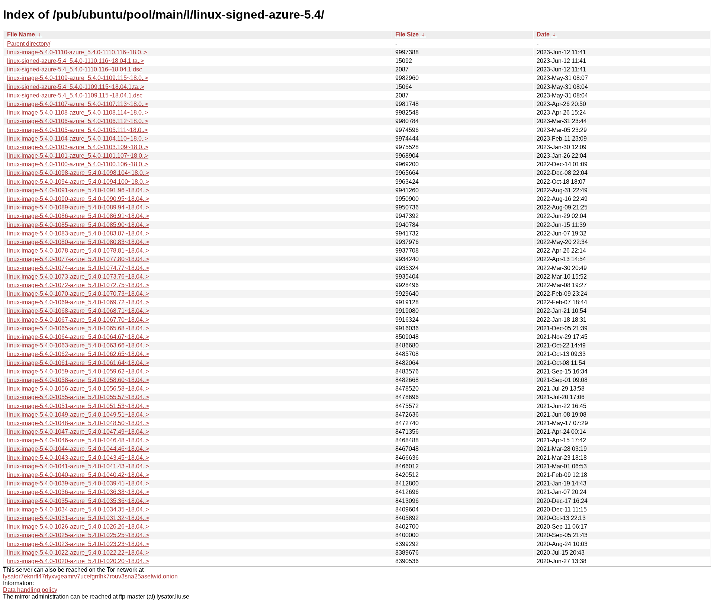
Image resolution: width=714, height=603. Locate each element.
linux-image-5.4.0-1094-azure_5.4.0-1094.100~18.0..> (78, 182)
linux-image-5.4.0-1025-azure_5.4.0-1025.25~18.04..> (78, 535)
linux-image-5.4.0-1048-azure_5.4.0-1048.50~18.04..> (78, 423)
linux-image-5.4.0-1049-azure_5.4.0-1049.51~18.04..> (78, 414)
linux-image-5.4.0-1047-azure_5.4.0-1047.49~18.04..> (78, 432)
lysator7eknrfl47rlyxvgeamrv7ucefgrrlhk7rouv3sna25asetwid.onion (90, 576)
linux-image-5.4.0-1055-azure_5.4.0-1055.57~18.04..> (78, 397)
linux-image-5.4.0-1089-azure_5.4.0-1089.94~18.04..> (78, 207)
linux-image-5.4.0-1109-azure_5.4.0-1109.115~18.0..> (77, 78)
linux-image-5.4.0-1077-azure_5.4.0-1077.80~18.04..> (78, 259)
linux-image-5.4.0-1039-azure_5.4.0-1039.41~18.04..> (78, 483)
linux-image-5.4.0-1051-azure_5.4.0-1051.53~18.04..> (78, 406)
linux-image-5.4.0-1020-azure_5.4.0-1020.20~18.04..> (78, 561)
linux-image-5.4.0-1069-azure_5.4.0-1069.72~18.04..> (78, 302)
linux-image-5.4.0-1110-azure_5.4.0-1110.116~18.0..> (77, 52)
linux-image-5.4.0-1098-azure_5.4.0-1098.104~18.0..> (78, 173)
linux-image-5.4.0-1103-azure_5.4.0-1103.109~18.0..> (77, 147)
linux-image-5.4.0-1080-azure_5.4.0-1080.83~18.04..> (78, 242)
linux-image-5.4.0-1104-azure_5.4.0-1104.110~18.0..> (77, 138)
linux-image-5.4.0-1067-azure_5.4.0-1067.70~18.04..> (78, 320)
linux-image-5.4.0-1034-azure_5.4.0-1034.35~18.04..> (78, 509)
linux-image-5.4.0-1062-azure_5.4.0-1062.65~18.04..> (78, 354)
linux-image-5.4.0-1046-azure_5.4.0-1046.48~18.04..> (78, 440)
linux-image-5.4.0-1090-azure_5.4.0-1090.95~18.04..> (78, 199)
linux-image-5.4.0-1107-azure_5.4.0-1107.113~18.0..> (77, 104)
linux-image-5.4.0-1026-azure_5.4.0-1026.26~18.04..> (78, 526)
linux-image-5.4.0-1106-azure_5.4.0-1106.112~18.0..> (77, 121)
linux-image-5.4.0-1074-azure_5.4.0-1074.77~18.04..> (78, 268)
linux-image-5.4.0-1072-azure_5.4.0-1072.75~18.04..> (78, 285)
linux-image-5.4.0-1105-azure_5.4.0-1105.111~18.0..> (77, 130)
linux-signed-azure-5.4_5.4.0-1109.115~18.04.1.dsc (74, 95)
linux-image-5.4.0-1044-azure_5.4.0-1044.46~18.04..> (78, 449)
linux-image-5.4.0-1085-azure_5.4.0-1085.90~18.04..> (78, 225)
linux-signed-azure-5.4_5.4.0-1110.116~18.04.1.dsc (74, 69)
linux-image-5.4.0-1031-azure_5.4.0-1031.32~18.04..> (78, 518)
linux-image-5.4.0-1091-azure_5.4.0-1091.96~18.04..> (78, 190)
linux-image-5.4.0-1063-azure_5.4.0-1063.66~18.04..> (78, 345)
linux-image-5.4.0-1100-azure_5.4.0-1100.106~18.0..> (77, 164)
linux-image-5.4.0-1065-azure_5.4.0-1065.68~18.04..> (78, 328)
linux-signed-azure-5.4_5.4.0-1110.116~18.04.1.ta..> (75, 61)
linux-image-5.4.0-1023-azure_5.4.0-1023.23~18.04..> (78, 544)
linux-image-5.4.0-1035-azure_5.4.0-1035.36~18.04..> (78, 501)
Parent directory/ (28, 44)
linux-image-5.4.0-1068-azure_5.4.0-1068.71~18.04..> (78, 311)
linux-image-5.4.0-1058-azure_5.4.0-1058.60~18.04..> (78, 380)
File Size (407, 34)
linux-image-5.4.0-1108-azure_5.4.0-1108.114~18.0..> (77, 112)
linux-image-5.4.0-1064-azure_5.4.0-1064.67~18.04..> (78, 337)
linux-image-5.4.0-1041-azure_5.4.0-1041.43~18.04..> (78, 466)
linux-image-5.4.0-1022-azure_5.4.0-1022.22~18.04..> (78, 552)
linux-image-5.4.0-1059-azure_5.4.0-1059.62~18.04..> (78, 371)
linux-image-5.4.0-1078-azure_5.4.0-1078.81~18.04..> (78, 250)
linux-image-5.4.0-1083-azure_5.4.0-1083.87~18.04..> (78, 233)
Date (543, 34)
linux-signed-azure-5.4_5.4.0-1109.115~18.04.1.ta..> (75, 87)
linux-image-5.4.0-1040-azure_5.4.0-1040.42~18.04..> (78, 475)
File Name (21, 34)
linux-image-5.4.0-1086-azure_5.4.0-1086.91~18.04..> (78, 216)
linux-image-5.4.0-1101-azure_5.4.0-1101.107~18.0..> (77, 156)
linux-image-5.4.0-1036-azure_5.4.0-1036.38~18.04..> (78, 492)
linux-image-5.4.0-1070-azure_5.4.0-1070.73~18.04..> (78, 294)
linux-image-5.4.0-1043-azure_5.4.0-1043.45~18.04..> (78, 458)
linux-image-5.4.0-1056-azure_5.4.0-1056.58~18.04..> (78, 388)
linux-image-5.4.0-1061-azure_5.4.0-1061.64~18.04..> (78, 363)
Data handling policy (30, 590)
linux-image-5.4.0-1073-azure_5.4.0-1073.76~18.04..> (78, 276)
